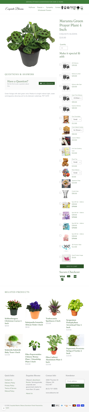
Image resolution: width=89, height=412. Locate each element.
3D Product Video (76, 244)
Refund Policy (9, 391)
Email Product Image (77, 255)
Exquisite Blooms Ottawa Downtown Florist (22, 405)
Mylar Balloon (75, 170)
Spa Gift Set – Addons (78, 212)
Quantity (63, 44)
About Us (29, 393)
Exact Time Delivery (77, 95)
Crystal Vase (75, 191)
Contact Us (8, 380)
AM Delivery (75, 63)
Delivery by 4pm (76, 74)
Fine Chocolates (76, 116)
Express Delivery (76, 106)
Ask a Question (47, 83)
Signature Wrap (76, 180)
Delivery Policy (10, 383)
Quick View (66, 71)
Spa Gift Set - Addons (78, 202)
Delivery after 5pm (77, 84)
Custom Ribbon (76, 138)
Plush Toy (74, 159)
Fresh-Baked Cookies (77, 127)
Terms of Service (10, 388)
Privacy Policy (9, 385)
